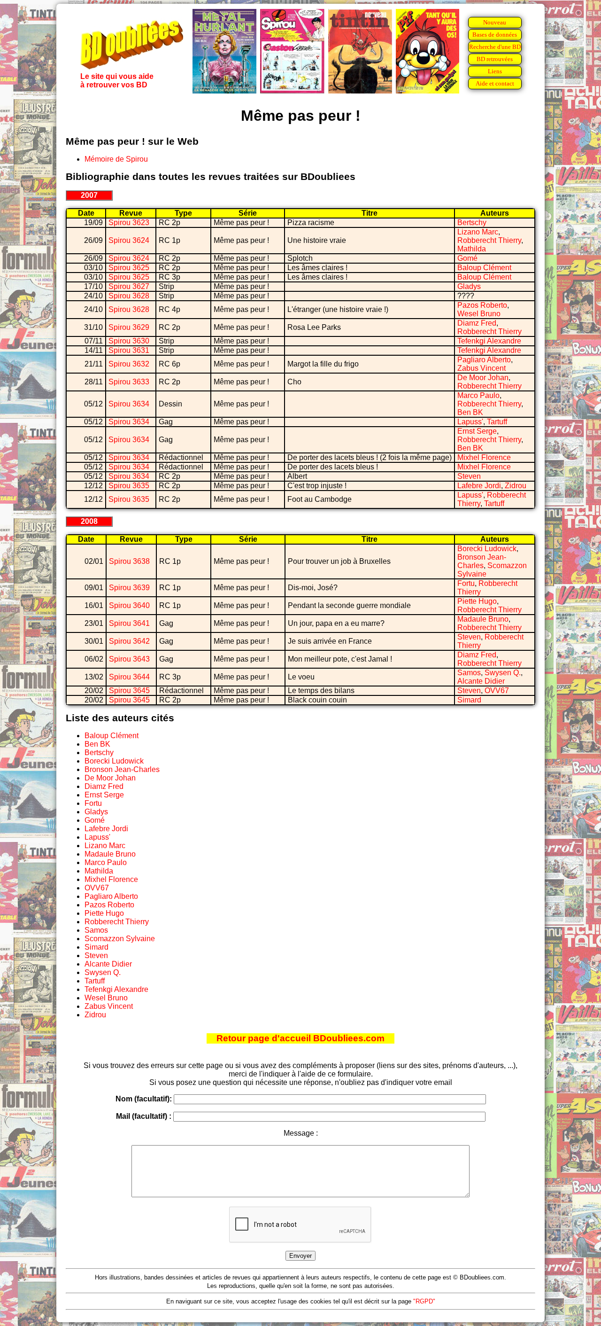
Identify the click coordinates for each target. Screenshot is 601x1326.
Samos (469, 673)
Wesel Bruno (479, 314)
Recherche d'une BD (495, 46)
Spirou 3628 (128, 296)
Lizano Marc (477, 232)
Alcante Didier (481, 681)
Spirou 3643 (129, 659)
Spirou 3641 (129, 623)
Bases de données (494, 34)
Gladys (469, 286)
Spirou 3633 (128, 382)
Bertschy (471, 222)
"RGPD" (424, 1301)
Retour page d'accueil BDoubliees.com (300, 1038)
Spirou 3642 (129, 641)
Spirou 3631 (128, 350)
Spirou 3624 (128, 240)
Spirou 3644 (129, 677)
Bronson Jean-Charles (481, 561)
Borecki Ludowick (486, 549)
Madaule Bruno (483, 619)
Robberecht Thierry (489, 240)
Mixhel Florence (484, 457)
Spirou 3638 (129, 561)
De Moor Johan (483, 378)
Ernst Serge (477, 431)
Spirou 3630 (128, 341)
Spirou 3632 (128, 364)
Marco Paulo (478, 395)
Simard (469, 700)
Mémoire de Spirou (116, 159)
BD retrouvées (495, 58)
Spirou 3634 (128, 404)
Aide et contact (495, 83)
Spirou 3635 (128, 486)
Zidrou (515, 486)
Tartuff (497, 422)
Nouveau (494, 22)
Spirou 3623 (128, 222)
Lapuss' (470, 422)
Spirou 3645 (129, 690)
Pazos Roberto (482, 305)
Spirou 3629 (128, 327)
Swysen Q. (503, 673)
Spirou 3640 (129, 605)
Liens (495, 71)
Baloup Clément (484, 268)
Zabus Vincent (481, 368)
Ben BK (470, 412)
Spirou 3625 (128, 268)
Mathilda (471, 249)
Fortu (466, 583)
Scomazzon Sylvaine (120, 939)
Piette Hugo (477, 601)
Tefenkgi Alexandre (489, 341)
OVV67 (497, 690)
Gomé (467, 258)
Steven (469, 476)
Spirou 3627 (128, 286)
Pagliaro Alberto (484, 360)
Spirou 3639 (129, 588)
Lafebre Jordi (479, 486)
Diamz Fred (476, 323)
